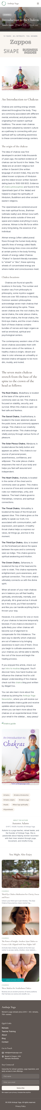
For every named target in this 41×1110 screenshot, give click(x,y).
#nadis (5, 805)
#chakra (6, 795)
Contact (5, 1042)
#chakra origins (9, 800)
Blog (4, 1038)
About (4, 1035)
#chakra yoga (24, 800)
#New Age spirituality (20, 805)
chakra (19, 682)
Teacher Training (9, 1031)
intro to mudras (12, 668)
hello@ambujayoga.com (13, 1052)
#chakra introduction (21, 795)
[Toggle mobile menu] (38, 3)
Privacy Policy (21, 1106)
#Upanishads (8, 809)
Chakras (7, 15)
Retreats (5, 1028)
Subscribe (20, 1088)
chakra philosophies (13, 187)
